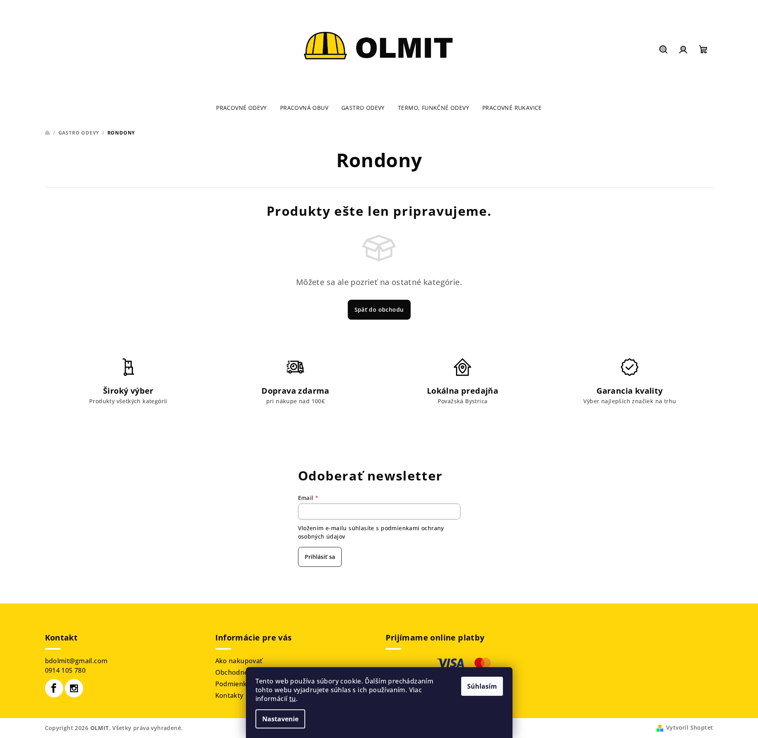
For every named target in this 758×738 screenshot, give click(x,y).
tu (292, 698)
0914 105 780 (65, 670)
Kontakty (229, 695)
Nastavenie (280, 719)
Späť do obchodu (379, 309)
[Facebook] (54, 688)
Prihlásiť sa (320, 556)
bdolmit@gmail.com (76, 660)
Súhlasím (482, 686)
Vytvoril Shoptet (689, 727)
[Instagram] (74, 688)
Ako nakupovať (239, 660)
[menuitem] (241, 108)
